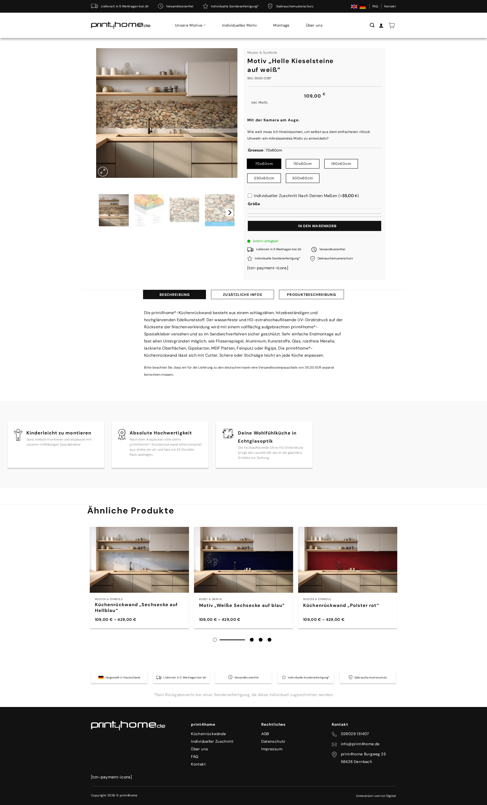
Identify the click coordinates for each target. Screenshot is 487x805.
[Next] (229, 212)
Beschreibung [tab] (175, 294)
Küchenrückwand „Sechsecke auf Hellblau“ (136, 608)
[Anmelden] (381, 25)
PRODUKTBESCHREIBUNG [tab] (311, 294)
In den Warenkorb (317, 226)
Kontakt (390, 6)
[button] (392, 25)
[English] (354, 6)
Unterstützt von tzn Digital (376, 796)
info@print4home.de (360, 743)
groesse (255, 150)
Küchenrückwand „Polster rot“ (341, 605)
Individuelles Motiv (239, 25)
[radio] (264, 163)
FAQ (375, 6)
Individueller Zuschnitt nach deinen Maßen (306, 195)
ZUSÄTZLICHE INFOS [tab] (242, 294)
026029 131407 (355, 733)
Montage (281, 25)
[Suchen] (372, 25)
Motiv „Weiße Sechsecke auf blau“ (242, 605)
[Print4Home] (120, 25)
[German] (363, 6)
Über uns (314, 25)
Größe (254, 203)
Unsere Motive (188, 25)
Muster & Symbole (262, 52)
